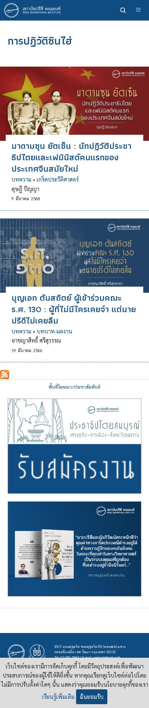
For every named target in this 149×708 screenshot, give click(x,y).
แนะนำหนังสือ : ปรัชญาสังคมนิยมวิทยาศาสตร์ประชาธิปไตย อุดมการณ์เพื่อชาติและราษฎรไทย (74, 548)
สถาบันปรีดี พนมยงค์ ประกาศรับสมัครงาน (74, 446)
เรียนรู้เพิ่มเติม (58, 696)
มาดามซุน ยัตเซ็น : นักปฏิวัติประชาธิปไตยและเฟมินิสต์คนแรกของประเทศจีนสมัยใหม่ (71, 157)
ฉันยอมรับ (92, 696)
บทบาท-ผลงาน (54, 331)
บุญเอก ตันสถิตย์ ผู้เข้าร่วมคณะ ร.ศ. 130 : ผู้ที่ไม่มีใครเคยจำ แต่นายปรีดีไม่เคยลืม (73, 309)
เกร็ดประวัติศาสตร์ (58, 179)
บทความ (21, 179)
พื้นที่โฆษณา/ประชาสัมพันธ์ (74, 387)
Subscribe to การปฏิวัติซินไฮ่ (4, 374)
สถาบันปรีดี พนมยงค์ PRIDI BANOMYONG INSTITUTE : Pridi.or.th (34, 10)
